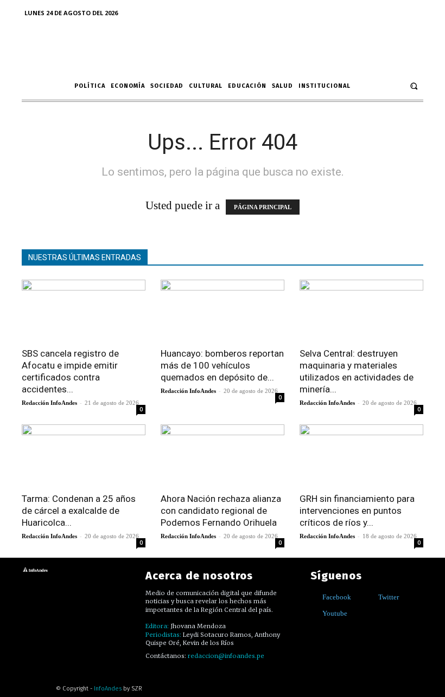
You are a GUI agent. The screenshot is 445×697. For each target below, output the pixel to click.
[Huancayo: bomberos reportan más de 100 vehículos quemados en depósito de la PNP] (222, 310)
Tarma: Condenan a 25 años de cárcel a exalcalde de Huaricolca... (79, 510)
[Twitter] (370, 597)
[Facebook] (314, 597)
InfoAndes (108, 688)
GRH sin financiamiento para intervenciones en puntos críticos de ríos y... (357, 510)
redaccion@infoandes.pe (226, 656)
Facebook (336, 597)
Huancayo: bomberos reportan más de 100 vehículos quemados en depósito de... (222, 365)
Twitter (388, 597)
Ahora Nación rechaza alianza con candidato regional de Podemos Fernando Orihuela (221, 510)
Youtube (334, 613)
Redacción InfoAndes (49, 402)
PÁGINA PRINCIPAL (262, 207)
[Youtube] (314, 613)
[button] (413, 85)
